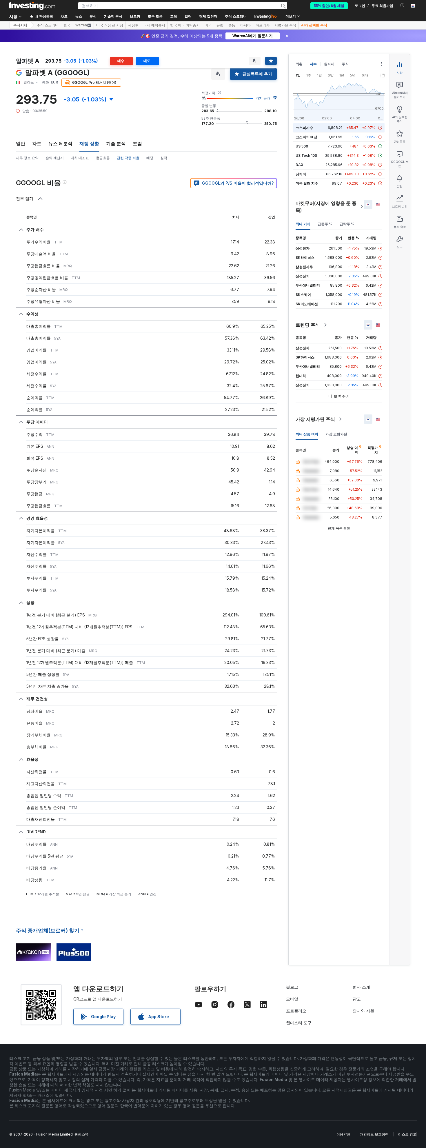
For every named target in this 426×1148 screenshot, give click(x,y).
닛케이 (301, 174)
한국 (66, 25)
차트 (36, 143)
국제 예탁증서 (154, 25)
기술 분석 (116, 143)
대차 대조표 (80, 158)
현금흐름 (103, 158)
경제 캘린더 (208, 16)
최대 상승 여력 (307, 434)
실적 (163, 158)
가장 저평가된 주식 (315, 419)
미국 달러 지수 (307, 183)
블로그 (292, 987)
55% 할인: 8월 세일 (329, 6)
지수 (313, 64)
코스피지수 (304, 127)
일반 (20, 143)
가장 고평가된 (336, 434)
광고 (357, 998)
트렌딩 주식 (308, 325)
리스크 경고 (407, 1134)
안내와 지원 (363, 1010)
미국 (208, 25)
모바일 (292, 998)
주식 (345, 64)
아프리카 (263, 25)
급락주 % (347, 224)
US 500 (302, 146)
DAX (299, 165)
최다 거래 (303, 224)
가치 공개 (263, 98)
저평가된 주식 (285, 25)
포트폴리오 (296, 1010)
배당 (149, 158)
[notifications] (402, 5)
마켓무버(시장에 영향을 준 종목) (326, 206)
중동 (231, 25)
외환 (299, 64)
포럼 (137, 143)
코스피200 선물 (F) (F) (314, 137)
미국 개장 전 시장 (109, 25)
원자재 (329, 64)
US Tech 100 (306, 155)
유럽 (219, 25)
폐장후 (133, 25)
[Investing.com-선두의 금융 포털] (32, 6)
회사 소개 (361, 987)
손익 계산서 (54, 158)
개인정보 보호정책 (374, 1134)
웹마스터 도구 (299, 1022)
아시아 (245, 25)
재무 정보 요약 (27, 158)
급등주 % (325, 224)
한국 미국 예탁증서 (185, 25)
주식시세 (20, 25)
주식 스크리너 (236, 16)
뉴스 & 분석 (60, 143)
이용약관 (343, 1134)
